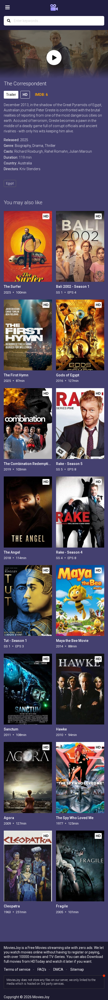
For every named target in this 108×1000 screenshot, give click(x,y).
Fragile (62, 906)
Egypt (10, 183)
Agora (9, 818)
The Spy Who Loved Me (74, 818)
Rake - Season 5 (69, 464)
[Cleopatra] (28, 866)
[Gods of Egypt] (80, 335)
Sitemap (77, 969)
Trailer (11, 95)
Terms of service (17, 969)
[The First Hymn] (28, 335)
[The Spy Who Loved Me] (80, 777)
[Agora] (28, 777)
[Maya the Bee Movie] (80, 600)
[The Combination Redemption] (28, 423)
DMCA (58, 969)
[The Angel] (28, 511)
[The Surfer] (28, 246)
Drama (37, 146)
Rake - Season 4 (69, 552)
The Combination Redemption (28, 464)
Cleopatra (12, 906)
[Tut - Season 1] (28, 600)
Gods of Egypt (67, 375)
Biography (23, 146)
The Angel (12, 552)
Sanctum (11, 729)
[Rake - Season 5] (80, 423)
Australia (25, 163)
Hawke (61, 729)
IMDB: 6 (41, 95)
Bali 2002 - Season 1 (72, 287)
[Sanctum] (28, 689)
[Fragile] (80, 866)
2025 (24, 140)
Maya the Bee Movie (72, 641)
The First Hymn (16, 375)
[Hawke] (80, 689)
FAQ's (41, 969)
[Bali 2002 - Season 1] (80, 246)
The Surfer (12, 287)
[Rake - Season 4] (80, 511)
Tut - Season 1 (15, 641)
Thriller (50, 146)
